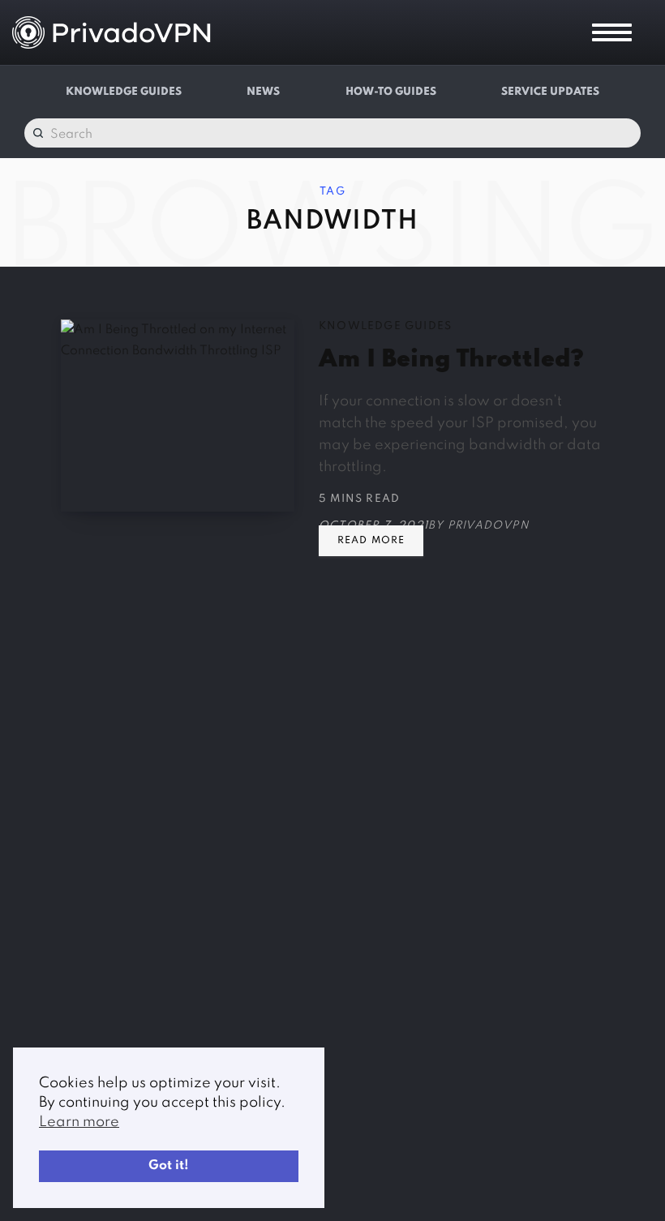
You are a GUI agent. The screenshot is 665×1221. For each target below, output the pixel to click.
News (263, 92)
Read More (371, 541)
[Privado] (111, 32)
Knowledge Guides (124, 92)
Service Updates (550, 92)
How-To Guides (390, 92)
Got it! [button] (168, 1165)
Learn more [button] (79, 1122)
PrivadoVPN (488, 526)
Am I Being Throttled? (451, 360)
